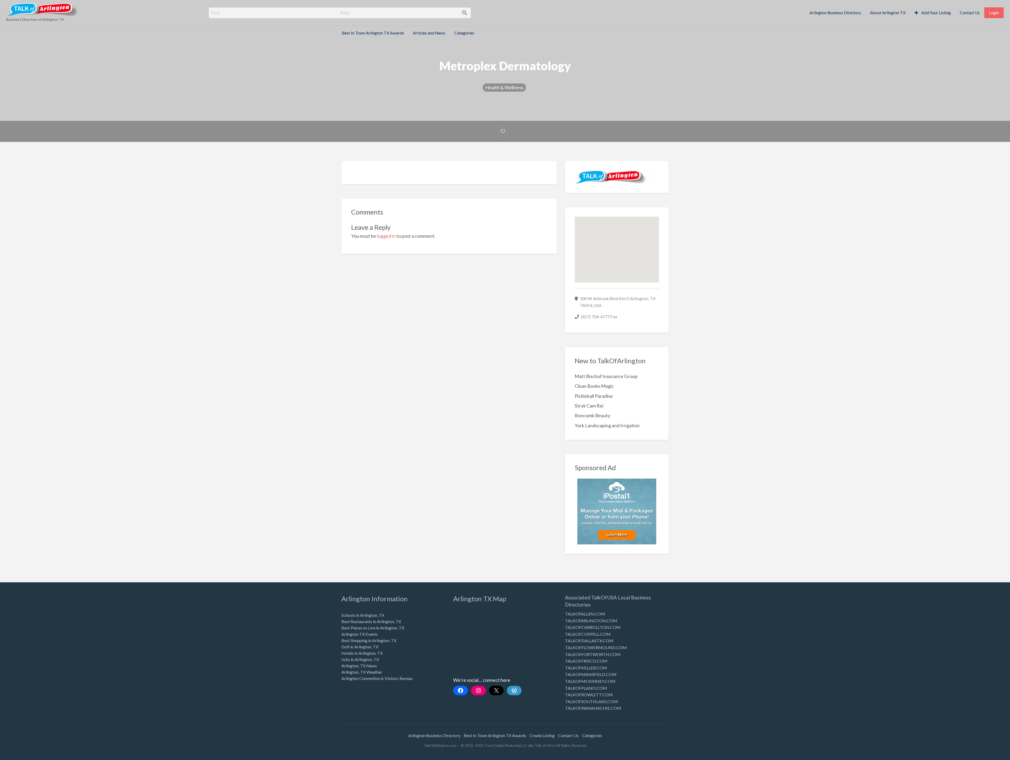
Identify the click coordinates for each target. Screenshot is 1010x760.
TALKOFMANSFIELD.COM (591, 674)
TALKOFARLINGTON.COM (591, 620)
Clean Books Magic (594, 386)
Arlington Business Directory (835, 12)
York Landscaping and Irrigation (607, 425)
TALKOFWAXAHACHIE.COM (593, 708)
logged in (386, 236)
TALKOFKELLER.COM (586, 667)
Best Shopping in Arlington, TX (368, 640)
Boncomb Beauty (592, 415)
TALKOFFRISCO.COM (586, 660)
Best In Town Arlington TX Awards (373, 33)
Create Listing (542, 735)
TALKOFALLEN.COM (585, 613)
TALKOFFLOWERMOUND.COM (596, 647)
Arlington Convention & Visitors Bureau (376, 678)
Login (994, 12)
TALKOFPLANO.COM (586, 688)
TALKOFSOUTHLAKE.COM (591, 701)
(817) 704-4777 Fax (599, 316)
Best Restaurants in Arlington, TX (371, 621)
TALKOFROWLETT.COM (589, 694)
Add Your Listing (936, 12)
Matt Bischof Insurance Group (606, 376)
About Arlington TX (888, 12)
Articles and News (429, 33)
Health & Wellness (504, 87)
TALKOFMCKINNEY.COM (590, 681)
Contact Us (970, 12)
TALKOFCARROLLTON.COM (592, 627)
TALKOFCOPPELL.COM (588, 634)
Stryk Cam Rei (589, 406)
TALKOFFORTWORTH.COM (592, 654)
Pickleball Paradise (594, 396)
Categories (464, 33)
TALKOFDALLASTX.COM (589, 640)
